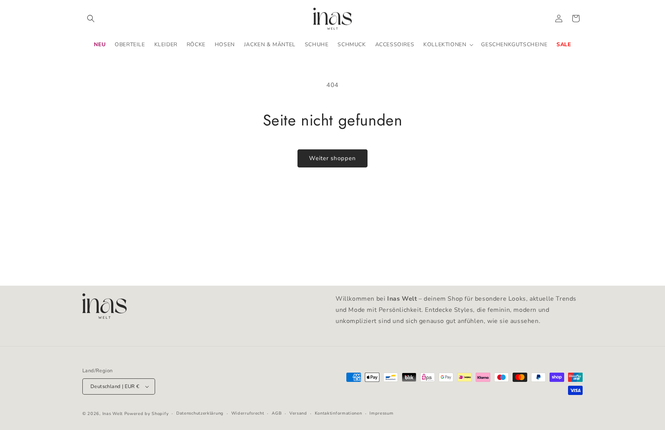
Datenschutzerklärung (200, 413)
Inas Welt (112, 414)
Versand (298, 413)
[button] (90, 18)
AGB (277, 413)
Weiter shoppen (332, 158)
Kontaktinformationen (338, 413)
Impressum (381, 413)
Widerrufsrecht (247, 413)
